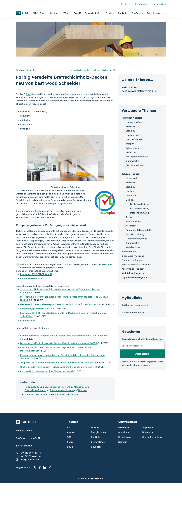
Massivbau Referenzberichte (136, 264)
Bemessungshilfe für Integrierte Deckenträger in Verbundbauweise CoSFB (58, 343)
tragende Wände (134, 122)
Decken (130, 199)
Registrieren (124, 437)
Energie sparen (99, 432)
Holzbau (60, 394)
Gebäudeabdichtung (136, 238)
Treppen (130, 143)
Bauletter (157, 339)
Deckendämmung (139, 212)
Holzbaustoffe (32, 386)
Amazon (73, 394)
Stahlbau (130, 130)
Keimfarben (130, 87)
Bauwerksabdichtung (137, 156)
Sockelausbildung (135, 234)
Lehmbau (131, 195)
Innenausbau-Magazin (62, 390)
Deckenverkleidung (140, 204)
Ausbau (71, 432)
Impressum (148, 427)
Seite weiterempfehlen (133, 312)
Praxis (70, 442)
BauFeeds (96, 446)
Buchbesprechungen (132, 260)
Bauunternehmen (135, 165)
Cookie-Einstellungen (153, 437)
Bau (69, 427)
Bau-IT (77, 13)
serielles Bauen (133, 247)
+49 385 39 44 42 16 (31, 456)
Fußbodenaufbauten (35, 390)
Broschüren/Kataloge (133, 256)
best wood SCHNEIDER (138, 91)
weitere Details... (28, 320)
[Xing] (50, 467)
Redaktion (31, 70)
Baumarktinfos (129, 251)
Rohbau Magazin (131, 174)
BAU (28, 94)
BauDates (123, 13)
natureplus (43, 203)
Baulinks (20, 70)
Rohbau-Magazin (74, 386)
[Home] (40, 423)
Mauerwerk (132, 178)
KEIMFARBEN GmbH (31, 278)
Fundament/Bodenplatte (139, 230)
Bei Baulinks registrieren (134, 305)
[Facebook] (40, 467)
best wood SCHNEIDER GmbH (36, 274)
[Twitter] (35, 467)
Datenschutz (148, 432)
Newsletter (123, 427)
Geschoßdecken (52, 386)
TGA (69, 437)
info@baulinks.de (30, 459)
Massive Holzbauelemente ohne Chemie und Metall (46, 371)
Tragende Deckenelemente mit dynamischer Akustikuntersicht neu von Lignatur (61, 362)
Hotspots (95, 427)
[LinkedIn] (45, 467)
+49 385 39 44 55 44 (31, 453)
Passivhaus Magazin (133, 268)
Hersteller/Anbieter (132, 117)
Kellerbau (131, 152)
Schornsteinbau (134, 221)
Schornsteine (132, 148)
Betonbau (131, 126)
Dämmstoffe (132, 161)
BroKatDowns (98, 442)
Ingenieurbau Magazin (134, 277)
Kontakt (122, 442)
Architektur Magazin (133, 273)
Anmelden (123, 432)
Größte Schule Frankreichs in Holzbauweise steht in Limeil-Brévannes (56, 367)
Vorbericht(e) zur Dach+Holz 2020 (37, 308)
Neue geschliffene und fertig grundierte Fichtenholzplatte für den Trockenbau (60, 304)
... (126, 169)
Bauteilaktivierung (139, 208)
